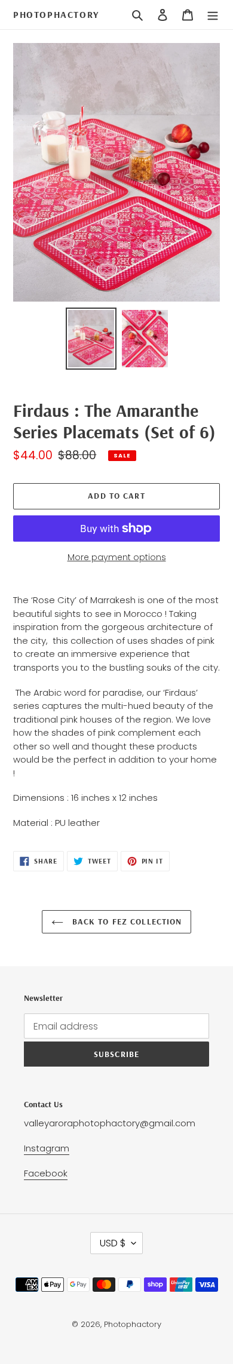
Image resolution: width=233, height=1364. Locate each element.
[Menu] (212, 15)
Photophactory (56, 14)
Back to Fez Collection (125, 921)
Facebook (46, 1173)
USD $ (112, 1243)
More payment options (117, 557)
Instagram (46, 1148)
